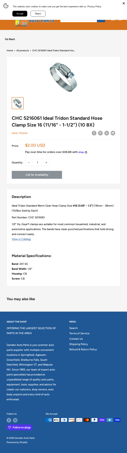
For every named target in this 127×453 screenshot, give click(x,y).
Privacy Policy (94, 6)
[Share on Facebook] (94, 132)
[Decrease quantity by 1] (28, 162)
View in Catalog (21, 239)
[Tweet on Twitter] (106, 132)
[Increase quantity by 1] (46, 162)
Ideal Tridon (19, 133)
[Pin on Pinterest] (100, 132)
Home (10, 50)
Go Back (10, 39)
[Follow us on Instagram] (15, 420)
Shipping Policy (78, 344)
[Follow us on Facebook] (9, 420)
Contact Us (76, 338)
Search (73, 328)
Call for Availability (37, 174)
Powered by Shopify (17, 442)
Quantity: (17, 162)
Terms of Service (79, 333)
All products (22, 50)
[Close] (123, 3)
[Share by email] (113, 132)
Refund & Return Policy (83, 349)
